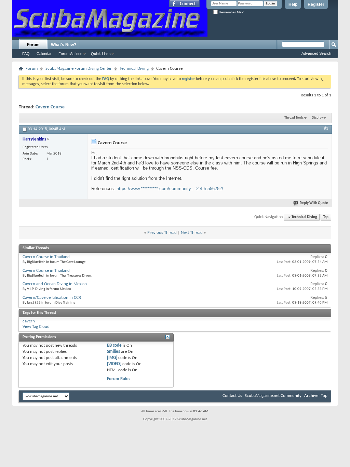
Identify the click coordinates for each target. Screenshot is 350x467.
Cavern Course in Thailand (46, 257)
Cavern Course (50, 107)
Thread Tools (294, 118)
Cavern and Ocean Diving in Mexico (55, 284)
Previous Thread (162, 232)
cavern (29, 321)
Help (292, 4)
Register (316, 4)
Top (325, 217)
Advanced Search (316, 53)
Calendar (44, 54)
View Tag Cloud (36, 326)
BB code (114, 345)
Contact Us (232, 395)
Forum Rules (118, 379)
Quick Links (101, 54)
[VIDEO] (114, 364)
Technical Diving (134, 68)
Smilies (113, 351)
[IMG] (112, 358)
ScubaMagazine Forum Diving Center (78, 68)
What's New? (63, 44)
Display (317, 118)
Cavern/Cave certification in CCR (52, 297)
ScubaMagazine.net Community (273, 395)
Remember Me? (231, 12)
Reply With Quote (314, 203)
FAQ (26, 54)
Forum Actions (70, 54)
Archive (311, 395)
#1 (326, 128)
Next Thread (192, 232)
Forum (33, 44)
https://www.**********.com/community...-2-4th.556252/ (170, 188)
